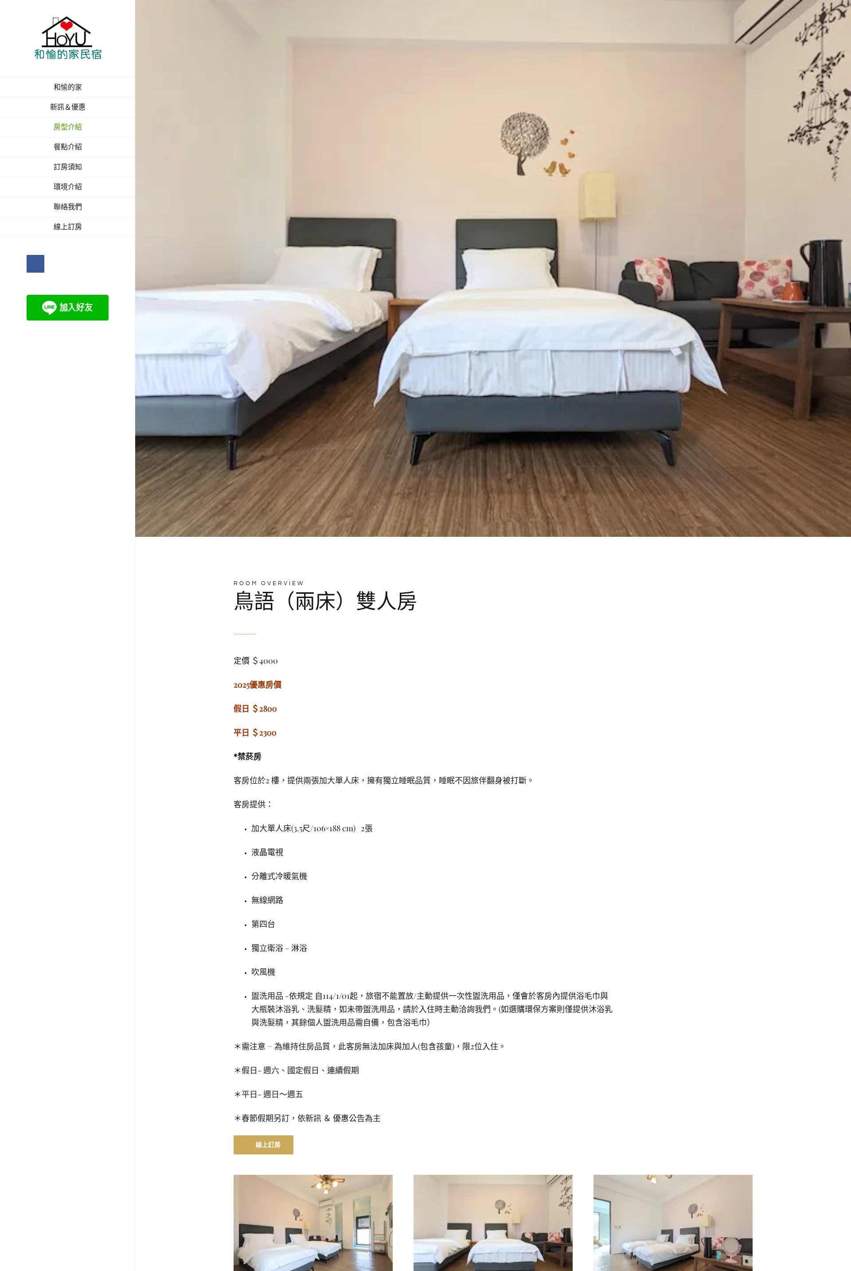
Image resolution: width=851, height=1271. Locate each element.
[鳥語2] (493, 1178)
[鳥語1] (313, 1178)
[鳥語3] (673, 1178)
